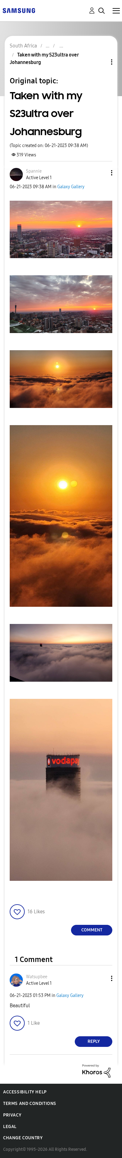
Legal (10, 1126)
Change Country (23, 1138)
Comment (91, 930)
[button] (101, 173)
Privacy (12, 1115)
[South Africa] (19, 10)
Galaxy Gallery (70, 186)
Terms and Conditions (29, 1103)
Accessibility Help (25, 1092)
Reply (94, 1041)
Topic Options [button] (101, 62)
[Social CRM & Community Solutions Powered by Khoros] (96, 1070)
